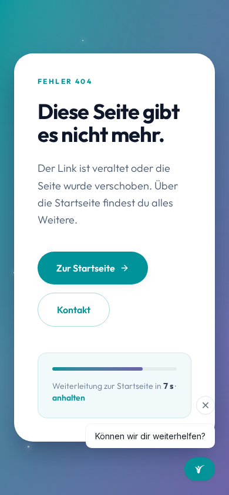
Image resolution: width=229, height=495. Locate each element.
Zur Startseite (85, 268)
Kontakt (73, 310)
